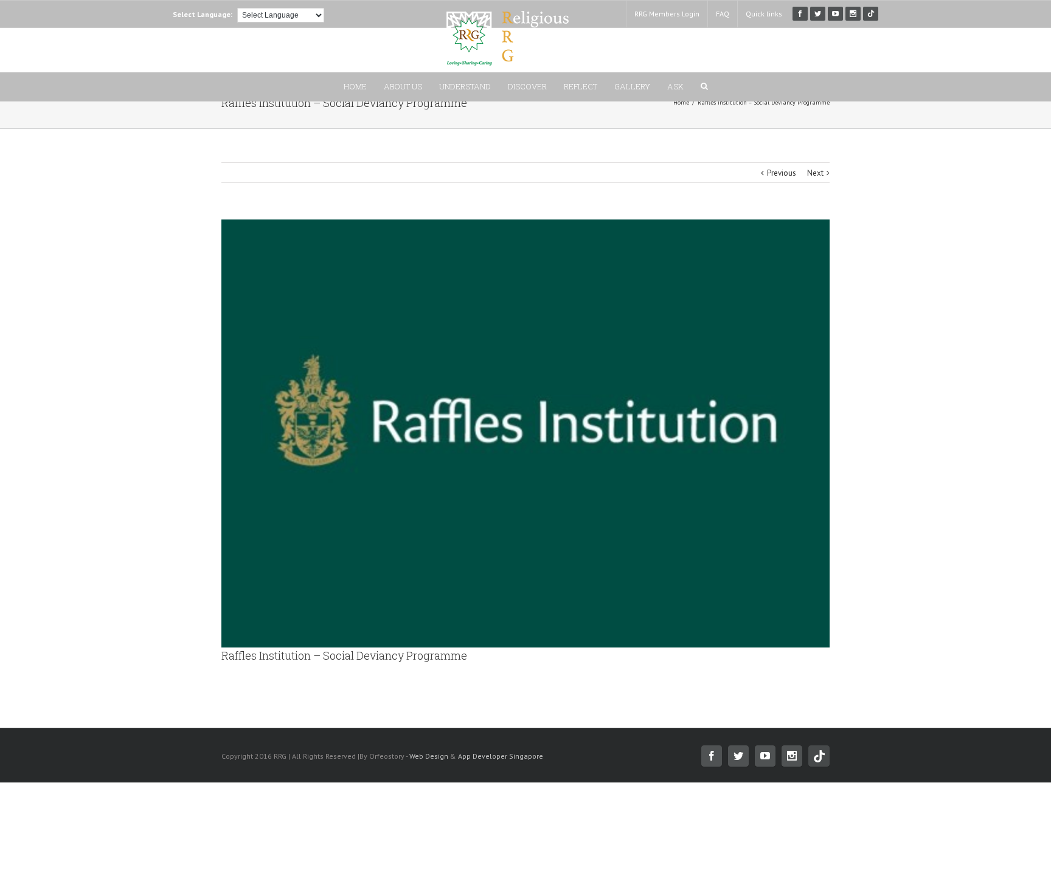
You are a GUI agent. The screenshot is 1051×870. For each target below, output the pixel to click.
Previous (781, 173)
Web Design (428, 756)
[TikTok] (870, 14)
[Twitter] (817, 14)
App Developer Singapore (500, 756)
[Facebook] (800, 14)
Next (815, 173)
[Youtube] (835, 14)
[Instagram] (853, 14)
